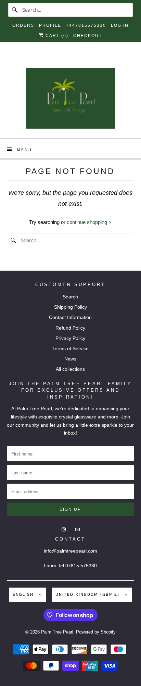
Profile (50, 25)
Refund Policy (70, 328)
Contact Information (70, 317)
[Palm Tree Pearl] (70, 100)
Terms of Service (70, 348)
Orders (23, 25)
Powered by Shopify (96, 632)
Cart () (56, 35)
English (24, 594)
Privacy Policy (70, 338)
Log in (120, 25)
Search (70, 296)
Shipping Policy (70, 307)
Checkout (87, 35)
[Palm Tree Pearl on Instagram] (64, 60)
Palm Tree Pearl (57, 632)
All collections (70, 369)
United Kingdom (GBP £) (88, 594)
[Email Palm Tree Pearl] (76, 60)
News (70, 359)
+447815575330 (86, 25)
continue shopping (87, 222)
